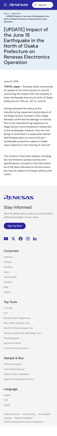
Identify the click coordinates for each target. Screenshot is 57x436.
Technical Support (13, 364)
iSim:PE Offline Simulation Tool (18, 328)
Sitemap (8, 418)
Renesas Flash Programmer (17, 318)
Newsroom (16, 13)
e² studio (8, 308)
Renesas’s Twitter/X (13, 239)
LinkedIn (35, 239)
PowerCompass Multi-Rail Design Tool (22, 333)
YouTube (6, 239)
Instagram (28, 239)
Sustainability (10, 277)
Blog (6, 287)
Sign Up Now (15, 225)
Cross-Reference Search (16, 348)
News (6, 272)
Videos (7, 292)
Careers (8, 262)
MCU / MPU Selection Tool (16, 323)
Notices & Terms (12, 414)
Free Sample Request (14, 369)
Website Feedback (23, 418)
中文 (6, 400)
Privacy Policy (29, 414)
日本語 (7, 405)
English (7, 395)
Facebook (21, 239)
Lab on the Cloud (12, 343)
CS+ (6, 313)
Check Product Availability (16, 374)
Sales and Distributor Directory (19, 379)
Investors (8, 267)
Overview (8, 257)
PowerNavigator (11, 338)
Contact (8, 282)
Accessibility (44, 414)
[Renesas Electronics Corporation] (18, 5)
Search (42, 5)
